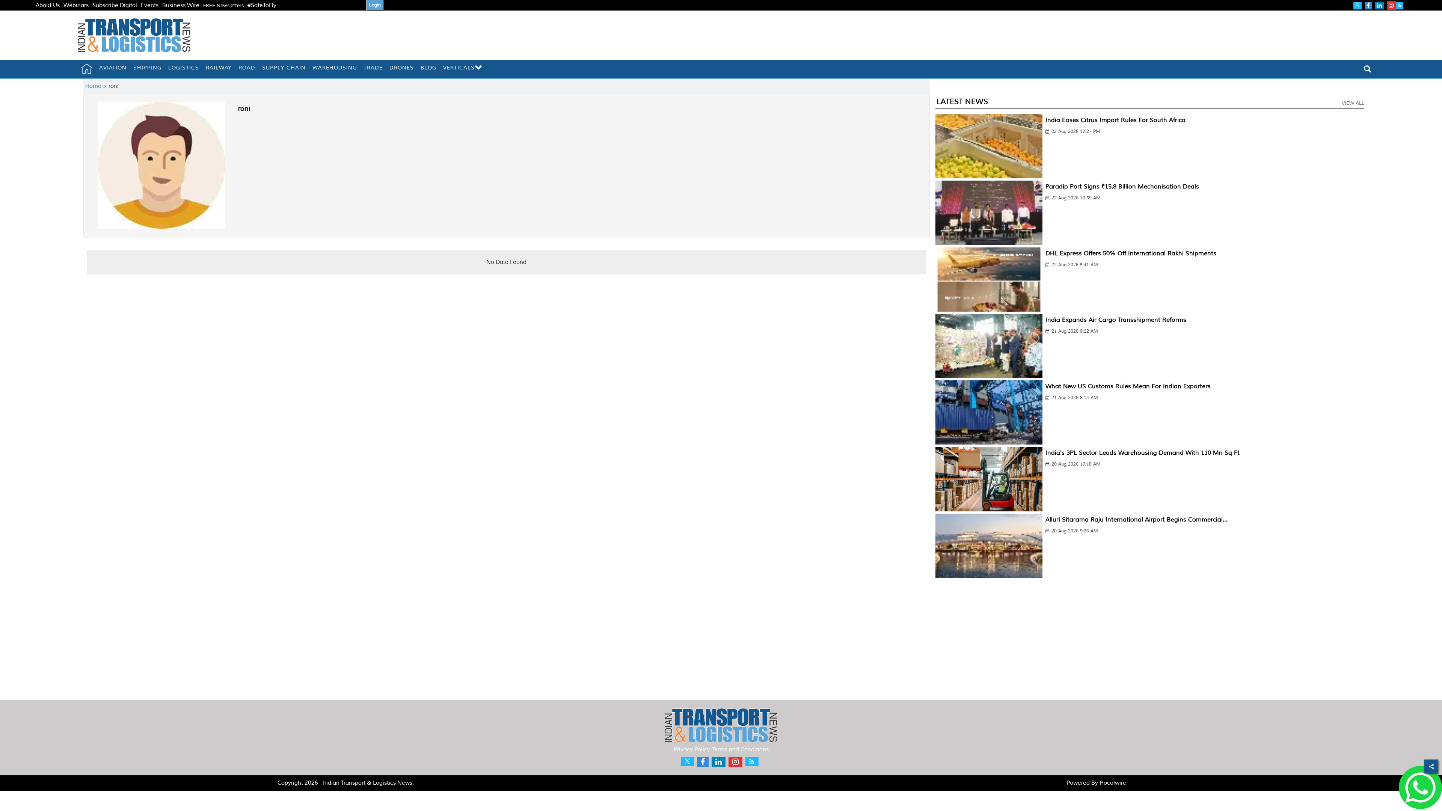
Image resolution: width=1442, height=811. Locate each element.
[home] (87, 69)
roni (244, 108)
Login (375, 5)
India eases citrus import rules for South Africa (1115, 120)
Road (246, 68)
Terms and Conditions (740, 749)
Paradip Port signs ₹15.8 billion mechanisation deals (1122, 186)
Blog (428, 68)
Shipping (147, 68)
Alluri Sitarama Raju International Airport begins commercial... (1136, 519)
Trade (373, 68)
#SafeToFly (261, 5)
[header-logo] (134, 35)
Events (149, 5)
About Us (48, 5)
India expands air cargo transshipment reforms (1115, 320)
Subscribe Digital (114, 5)
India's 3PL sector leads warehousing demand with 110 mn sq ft (1142, 453)
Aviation (113, 68)
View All (1353, 103)
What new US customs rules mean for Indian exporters (1128, 386)
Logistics (183, 68)
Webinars (76, 5)
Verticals (459, 68)
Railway (219, 68)
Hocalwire (1113, 783)
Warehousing (334, 68)
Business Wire (180, 5)
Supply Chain (284, 68)
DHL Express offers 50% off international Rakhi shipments (1130, 253)
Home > (97, 86)
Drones (401, 68)
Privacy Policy (692, 749)
